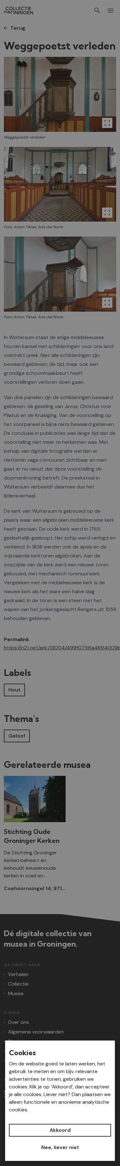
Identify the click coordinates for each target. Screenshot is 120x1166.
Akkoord (60, 1130)
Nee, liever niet (60, 1147)
